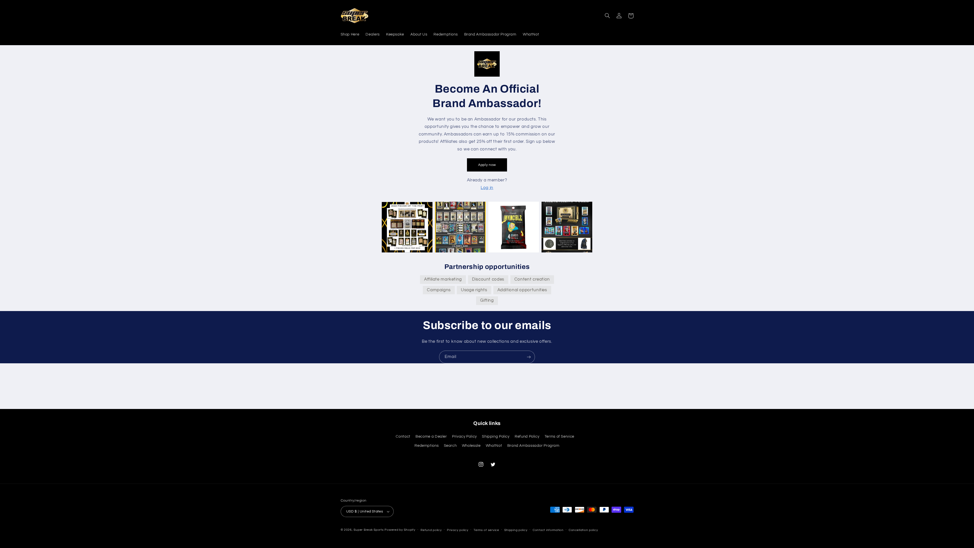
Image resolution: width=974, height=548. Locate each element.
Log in (487, 187)
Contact (403, 436)
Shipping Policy (495, 436)
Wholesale (471, 446)
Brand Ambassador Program (533, 446)
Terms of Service (559, 436)
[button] (607, 16)
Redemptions (426, 446)
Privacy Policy (464, 436)
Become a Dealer (431, 436)
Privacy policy (457, 530)
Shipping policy (515, 530)
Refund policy (431, 530)
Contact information (548, 530)
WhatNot (494, 446)
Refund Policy (527, 436)
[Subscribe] (529, 357)
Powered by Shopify (400, 529)
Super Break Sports (369, 529)
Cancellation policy (583, 530)
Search (450, 446)
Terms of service (486, 530)
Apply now (487, 165)
